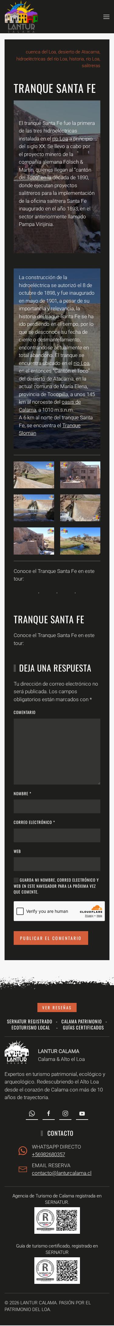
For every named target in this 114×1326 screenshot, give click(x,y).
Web (17, 851)
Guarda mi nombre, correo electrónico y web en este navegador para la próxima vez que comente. (56, 886)
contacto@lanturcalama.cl (62, 1173)
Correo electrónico (34, 822)
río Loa (60, 139)
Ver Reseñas (57, 1007)
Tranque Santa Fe (49, 619)
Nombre (22, 793)
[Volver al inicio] (21, 16)
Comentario (25, 712)
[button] (106, 16)
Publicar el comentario (51, 938)
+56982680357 (48, 1154)
